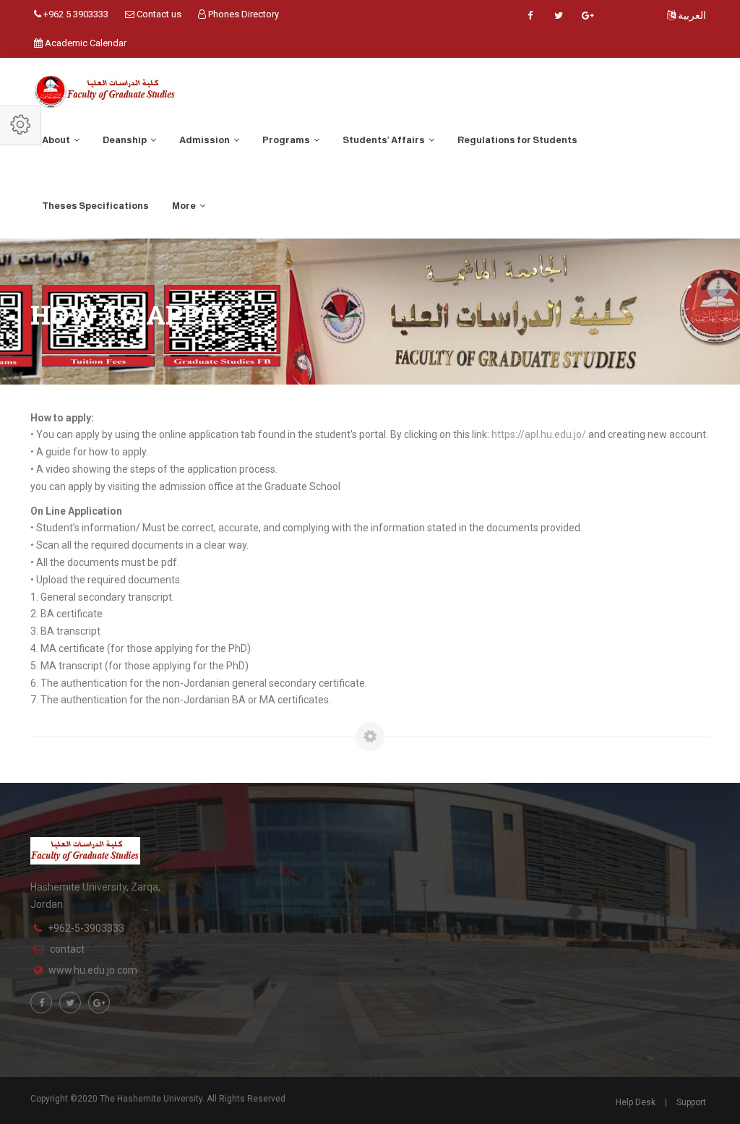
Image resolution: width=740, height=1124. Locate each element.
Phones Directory (242, 14)
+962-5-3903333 (86, 928)
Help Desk (635, 1102)
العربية (691, 15)
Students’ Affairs (384, 139)
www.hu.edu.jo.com (92, 970)
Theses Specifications (95, 205)
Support (691, 1102)
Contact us (157, 14)
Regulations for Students (517, 139)
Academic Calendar (84, 43)
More (184, 205)
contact (67, 949)
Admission (205, 139)
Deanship (125, 139)
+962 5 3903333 (74, 14)
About (57, 139)
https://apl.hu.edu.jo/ (538, 434)
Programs (286, 139)
